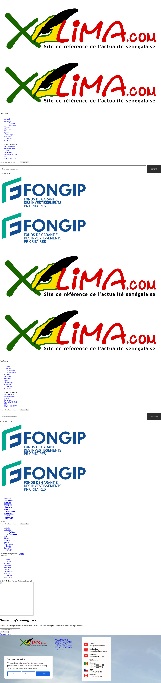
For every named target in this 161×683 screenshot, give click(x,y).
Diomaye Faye (9, 146)
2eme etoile (8, 152)
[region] (28, 667)
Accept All (42, 674)
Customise (14, 674)
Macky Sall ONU (10, 158)
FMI (5, 156)
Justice (6, 150)
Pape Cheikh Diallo (11, 154)
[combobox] (73, 169)
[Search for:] (10, 629)
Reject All (28, 674)
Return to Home (5, 634)
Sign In (21, 554)
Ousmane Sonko (10, 148)
